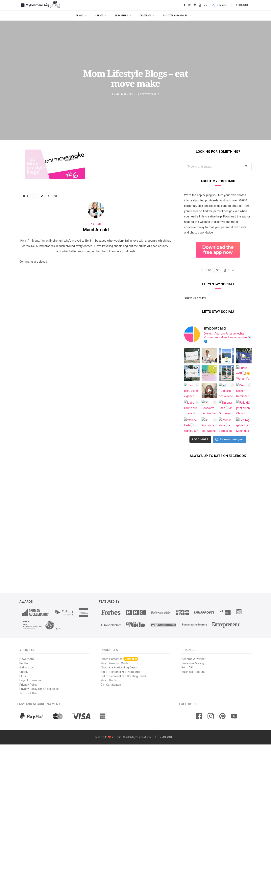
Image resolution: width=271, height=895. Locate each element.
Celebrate (145, 15)
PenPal (23, 663)
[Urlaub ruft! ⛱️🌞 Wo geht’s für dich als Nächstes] (244, 373)
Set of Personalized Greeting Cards (123, 676)
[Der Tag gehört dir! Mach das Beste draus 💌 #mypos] (244, 425)
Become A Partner (194, 659)
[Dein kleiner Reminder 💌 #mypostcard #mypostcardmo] (244, 390)
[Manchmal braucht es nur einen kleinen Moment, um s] (192, 373)
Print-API (187, 667)
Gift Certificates (111, 684)
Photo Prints (109, 680)
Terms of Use (28, 693)
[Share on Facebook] (9, 164)
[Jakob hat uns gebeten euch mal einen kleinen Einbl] (209, 356)
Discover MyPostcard (175, 15)
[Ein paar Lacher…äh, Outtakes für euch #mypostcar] (226, 408)
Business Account (193, 672)
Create (99, 15)
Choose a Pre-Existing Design (119, 667)
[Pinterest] (9, 185)
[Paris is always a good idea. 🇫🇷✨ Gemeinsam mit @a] (226, 425)
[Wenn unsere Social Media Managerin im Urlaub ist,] (209, 373)
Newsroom (26, 659)
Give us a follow (196, 298)
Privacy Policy (28, 684)
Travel (80, 15)
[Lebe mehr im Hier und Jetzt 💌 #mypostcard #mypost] (192, 356)
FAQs (22, 676)
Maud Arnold (124, 94)
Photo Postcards (119, 659)
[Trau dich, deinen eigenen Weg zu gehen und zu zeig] (192, 390)
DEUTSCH (241, 5)
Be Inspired (121, 15)
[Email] (9, 195)
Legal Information (30, 680)
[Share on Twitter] (9, 174)
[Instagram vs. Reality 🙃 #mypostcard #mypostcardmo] (209, 390)
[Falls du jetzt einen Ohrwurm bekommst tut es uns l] (244, 408)
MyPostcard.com (142, 737)
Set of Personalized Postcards (120, 672)
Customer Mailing (193, 663)
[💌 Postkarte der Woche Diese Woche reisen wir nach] (226, 356)
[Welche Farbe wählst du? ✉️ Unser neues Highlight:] (192, 425)
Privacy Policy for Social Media (39, 689)
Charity (23, 672)
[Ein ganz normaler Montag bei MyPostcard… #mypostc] (244, 356)
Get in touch (27, 667)
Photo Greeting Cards (114, 663)
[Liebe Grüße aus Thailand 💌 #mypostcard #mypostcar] (192, 408)
